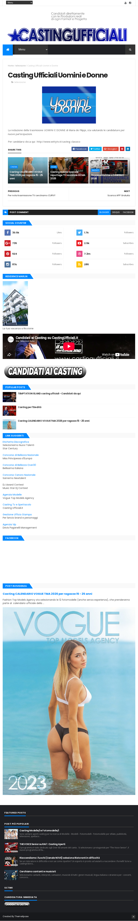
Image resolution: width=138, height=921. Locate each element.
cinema (13, 167)
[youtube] (125, 3)
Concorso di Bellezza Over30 (19, 465)
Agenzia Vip (9, 524)
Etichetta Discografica (16, 442)
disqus (116, 212)
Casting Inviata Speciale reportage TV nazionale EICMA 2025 (67, 175)
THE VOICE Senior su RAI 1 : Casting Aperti (42, 844)
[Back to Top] (133, 917)
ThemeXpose (21, 916)
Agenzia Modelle (12, 494)
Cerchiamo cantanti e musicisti (38, 871)
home (54, 167)
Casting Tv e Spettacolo (17, 504)
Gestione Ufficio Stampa (17, 514)
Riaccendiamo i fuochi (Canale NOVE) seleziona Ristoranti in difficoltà (60, 857)
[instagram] (130, 3)
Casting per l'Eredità (29, 407)
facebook (128, 212)
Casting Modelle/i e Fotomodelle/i (39, 830)
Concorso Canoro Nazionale (19, 475)
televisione (20, 65)
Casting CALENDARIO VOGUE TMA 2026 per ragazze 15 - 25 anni (26, 175)
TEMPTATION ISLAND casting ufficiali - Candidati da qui (49, 393)
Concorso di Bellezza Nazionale (21, 455)
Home (11, 65)
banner (95, 170)
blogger (104, 212)
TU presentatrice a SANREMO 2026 (107, 176)
